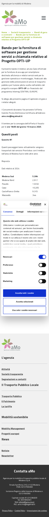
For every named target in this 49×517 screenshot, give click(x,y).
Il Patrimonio (8, 401)
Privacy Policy (7, 510)
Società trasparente (21, 32)
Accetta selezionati (24, 302)
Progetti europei (10, 433)
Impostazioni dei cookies (37, 510)
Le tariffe (7, 406)
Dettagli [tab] (20, 212)
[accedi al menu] (44, 18)
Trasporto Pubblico (12, 396)
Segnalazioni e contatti (14, 379)
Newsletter (8, 455)
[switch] (42, 265)
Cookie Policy (20, 510)
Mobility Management (13, 428)
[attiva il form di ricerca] (36, 18)
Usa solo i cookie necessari (24, 310)
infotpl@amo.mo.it (26, 502)
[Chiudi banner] (45, 204)
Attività (6, 369)
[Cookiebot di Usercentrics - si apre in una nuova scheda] (30, 204)
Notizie (5, 450)
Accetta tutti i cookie (24, 293)
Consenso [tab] (7, 212)
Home (4, 32)
